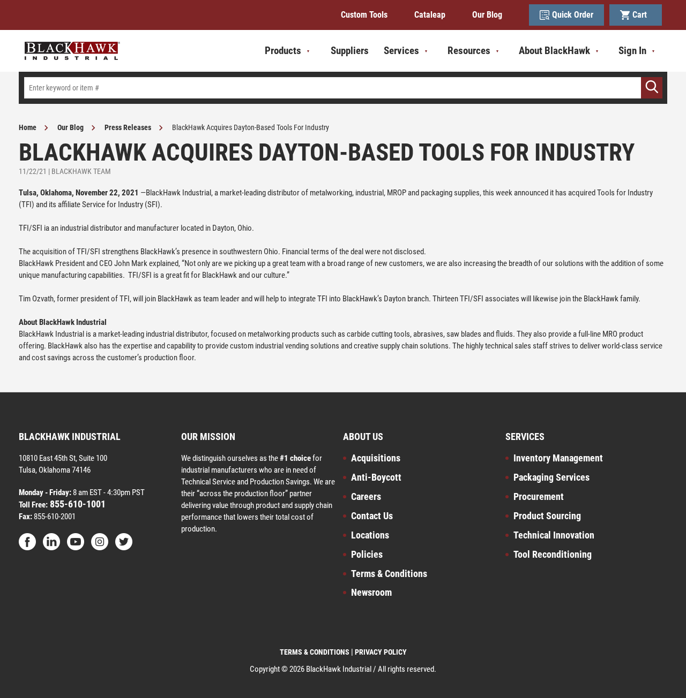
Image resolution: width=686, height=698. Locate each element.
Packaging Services (551, 477)
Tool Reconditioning (552, 554)
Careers (366, 496)
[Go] (651, 87)
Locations (370, 535)
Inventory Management (558, 458)
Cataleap (429, 15)
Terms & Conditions (389, 573)
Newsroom (371, 592)
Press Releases (128, 127)
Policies (367, 554)
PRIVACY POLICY (381, 652)
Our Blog (487, 15)
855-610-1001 (77, 504)
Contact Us (372, 515)
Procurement (538, 496)
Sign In (632, 50)
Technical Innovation (553, 535)
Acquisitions (375, 458)
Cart (641, 15)
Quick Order (572, 15)
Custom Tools (364, 15)
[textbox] (343, 87)
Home (27, 127)
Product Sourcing (547, 515)
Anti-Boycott (376, 477)
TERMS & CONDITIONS (314, 652)
